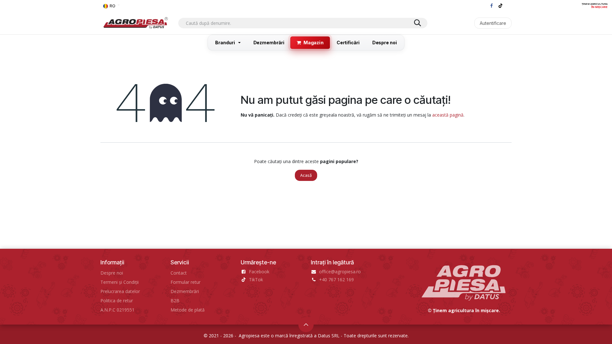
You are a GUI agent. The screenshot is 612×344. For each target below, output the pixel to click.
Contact (179, 273)
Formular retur (185, 282)
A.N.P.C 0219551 (117, 310)
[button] (306, 324)
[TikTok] (500, 5)
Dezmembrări (185, 291)
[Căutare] (417, 23)
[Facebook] (491, 5)
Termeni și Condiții (119, 282)
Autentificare (493, 23)
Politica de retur (116, 300)
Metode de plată (188, 310)
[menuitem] (227, 43)
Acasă (306, 175)
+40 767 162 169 (336, 279)
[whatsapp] (508, 5)
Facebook (259, 272)
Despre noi (111, 273)
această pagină (447, 115)
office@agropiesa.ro (340, 272)
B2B (175, 300)
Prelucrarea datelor (120, 291)
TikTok (256, 279)
